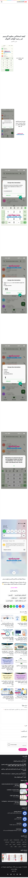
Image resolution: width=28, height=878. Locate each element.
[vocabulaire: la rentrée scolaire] (23, 791)
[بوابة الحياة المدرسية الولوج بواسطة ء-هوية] (21, 660)
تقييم (10, 844)
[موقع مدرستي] (22, 1)
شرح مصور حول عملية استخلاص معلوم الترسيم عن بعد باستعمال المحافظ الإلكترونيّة (21, 638)
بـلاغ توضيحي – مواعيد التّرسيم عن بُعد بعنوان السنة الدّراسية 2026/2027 (7, 652)
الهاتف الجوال (22, 598)
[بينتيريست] (20, 606)
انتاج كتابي (18, 844)
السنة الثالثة (13, 842)
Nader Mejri (19, 823)
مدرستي (19, 846)
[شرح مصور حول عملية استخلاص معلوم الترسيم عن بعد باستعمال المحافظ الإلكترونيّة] (21, 632)
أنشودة (11, 839)
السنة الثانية (7, 842)
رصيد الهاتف (14, 598)
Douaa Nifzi (19, 817)
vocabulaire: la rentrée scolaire (13, 789)
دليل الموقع (14, 871)
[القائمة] (1, 2)
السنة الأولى (24, 842)
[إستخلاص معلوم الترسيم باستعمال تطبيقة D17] (21, 618)
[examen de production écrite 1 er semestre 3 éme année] (23, 785)
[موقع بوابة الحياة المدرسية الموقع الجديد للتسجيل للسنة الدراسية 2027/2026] (7, 691)
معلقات (15, 846)
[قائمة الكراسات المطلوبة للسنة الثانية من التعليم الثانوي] (21, 676)
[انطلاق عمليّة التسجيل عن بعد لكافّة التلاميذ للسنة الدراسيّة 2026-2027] (7, 632)
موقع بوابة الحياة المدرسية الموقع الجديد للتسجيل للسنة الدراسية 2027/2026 (8, 697)
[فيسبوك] (23, 606)
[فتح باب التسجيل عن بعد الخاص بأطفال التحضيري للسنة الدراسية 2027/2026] (21, 646)
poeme (22, 839)
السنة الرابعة (24, 844)
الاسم (25, 725)
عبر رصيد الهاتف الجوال (20, 600)
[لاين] (11, 606)
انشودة (14, 844)
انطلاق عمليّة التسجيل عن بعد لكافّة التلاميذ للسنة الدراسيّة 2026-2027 (7, 638)
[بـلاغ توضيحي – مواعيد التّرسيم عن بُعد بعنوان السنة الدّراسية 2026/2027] (7, 646)
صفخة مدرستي (14, 587)
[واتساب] (14, 606)
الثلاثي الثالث (6, 839)
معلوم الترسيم (9, 600)
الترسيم (10, 595)
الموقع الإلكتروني (24, 736)
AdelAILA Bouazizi (17, 811)
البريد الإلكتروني (24, 731)
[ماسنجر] (17, 606)
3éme (25, 839)
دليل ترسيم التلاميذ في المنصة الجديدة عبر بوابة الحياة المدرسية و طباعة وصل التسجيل (7, 624)
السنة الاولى (19, 842)
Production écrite (16, 839)
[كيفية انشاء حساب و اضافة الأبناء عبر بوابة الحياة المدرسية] (21, 691)
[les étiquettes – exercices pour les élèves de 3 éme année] (23, 803)
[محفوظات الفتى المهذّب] (23, 797)
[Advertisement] (14, 18)
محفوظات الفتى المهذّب (14, 795)
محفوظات (24, 846)
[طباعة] (5, 606)
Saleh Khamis (18, 829)
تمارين (7, 844)
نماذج (11, 846)
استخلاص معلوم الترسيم (20, 595)
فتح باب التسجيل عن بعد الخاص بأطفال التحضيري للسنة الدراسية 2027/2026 (21, 652)
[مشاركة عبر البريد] (8, 606)
